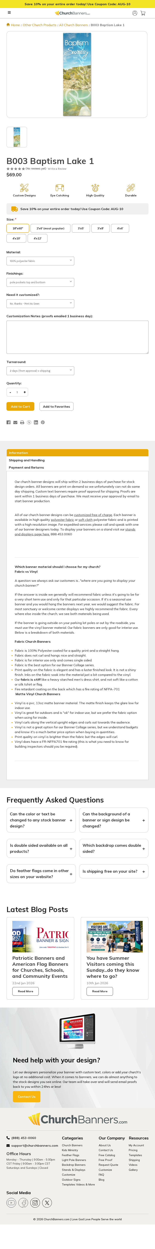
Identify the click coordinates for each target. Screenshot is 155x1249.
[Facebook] (8, 422)
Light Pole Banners (74, 1160)
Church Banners (72, 1145)
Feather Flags (70, 1155)
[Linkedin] (36, 422)
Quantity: (14, 383)
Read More (25, 991)
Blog (101, 1179)
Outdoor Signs (71, 1179)
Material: (13, 252)
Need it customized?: (23, 295)
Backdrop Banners (74, 1164)
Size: (11, 219)
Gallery (133, 1169)
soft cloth (86, 520)
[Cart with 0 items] (142, 13)
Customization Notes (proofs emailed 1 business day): (49, 316)
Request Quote (108, 1164)
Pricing (133, 1150)
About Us (105, 1145)
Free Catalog (107, 1155)
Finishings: (14, 273)
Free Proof (105, 1160)
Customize (68, 1174)
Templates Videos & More (78, 1184)
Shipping (134, 1160)
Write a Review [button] (57, 168)
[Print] (22, 422)
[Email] (15, 422)
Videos (133, 1164)
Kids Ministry (70, 1150)
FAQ (101, 1174)
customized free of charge (93, 515)
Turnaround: (16, 362)
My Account (136, 1145)
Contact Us (27, 1097)
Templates (135, 1155)
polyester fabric (62, 520)
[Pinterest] (43, 422)
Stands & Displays (73, 1169)
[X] (29, 422)
